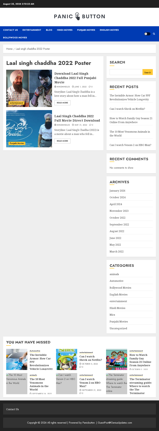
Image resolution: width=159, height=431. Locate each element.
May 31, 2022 (81, 125)
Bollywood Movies (15, 37)
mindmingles (63, 87)
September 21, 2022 (91, 390)
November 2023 (119, 211)
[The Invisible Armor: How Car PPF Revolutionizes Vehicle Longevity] (16, 359)
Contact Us (10, 30)
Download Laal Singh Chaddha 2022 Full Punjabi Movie (75, 77)
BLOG (49, 30)
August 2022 (117, 231)
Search (117, 62)
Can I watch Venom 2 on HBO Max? (130, 145)
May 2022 (115, 244)
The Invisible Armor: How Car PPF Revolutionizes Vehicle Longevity (130, 97)
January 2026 (117, 190)
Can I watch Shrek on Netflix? (127, 109)
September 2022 (119, 224)
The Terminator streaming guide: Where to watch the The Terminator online (140, 387)
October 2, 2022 (140, 369)
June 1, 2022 (80, 87)
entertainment (32, 30)
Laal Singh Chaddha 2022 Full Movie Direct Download (77, 118)
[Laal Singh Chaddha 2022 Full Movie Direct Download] (29, 128)
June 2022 (115, 238)
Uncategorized (118, 328)
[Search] (154, 34)
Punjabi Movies (86, 30)
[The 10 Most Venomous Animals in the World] (16, 383)
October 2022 (117, 217)
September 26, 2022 (42, 394)
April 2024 (116, 204)
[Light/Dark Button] (147, 33)
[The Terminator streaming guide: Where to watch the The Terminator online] (116, 383)
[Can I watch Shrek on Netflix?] (66, 359)
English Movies (109, 30)
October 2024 (117, 197)
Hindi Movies (65, 30)
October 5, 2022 (90, 364)
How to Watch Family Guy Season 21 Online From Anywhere (140, 360)
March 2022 (117, 251)
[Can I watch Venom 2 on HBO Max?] (66, 383)
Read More (62, 102)
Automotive (116, 281)
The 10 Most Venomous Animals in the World (39, 384)
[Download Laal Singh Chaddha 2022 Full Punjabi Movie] (29, 88)
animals (114, 274)
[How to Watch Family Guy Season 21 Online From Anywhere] (116, 359)
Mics (112, 314)
